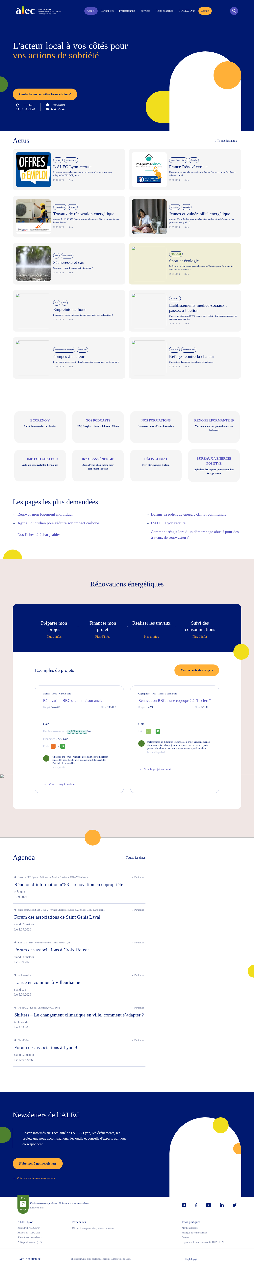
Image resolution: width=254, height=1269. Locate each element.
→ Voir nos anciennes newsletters (34, 1178)
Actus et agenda (164, 10)
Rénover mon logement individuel (45, 514)
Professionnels (127, 10)
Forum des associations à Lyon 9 (45, 1047)
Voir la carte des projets (197, 670)
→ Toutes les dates (133, 857)
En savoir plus (37, 1207)
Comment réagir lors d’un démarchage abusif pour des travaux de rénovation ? (195, 534)
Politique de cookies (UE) (29, 1242)
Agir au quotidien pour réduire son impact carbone (58, 523)
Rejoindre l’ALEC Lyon (28, 1228)
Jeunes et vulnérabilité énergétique (199, 213)
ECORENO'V (40, 423)
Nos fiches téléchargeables (39, 534)
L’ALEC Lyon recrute (72, 166)
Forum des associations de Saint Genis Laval (57, 917)
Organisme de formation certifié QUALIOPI (203, 1242)
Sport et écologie (184, 260)
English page (191, 1259)
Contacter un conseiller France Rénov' (45, 94)
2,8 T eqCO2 (76, 731)
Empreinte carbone (69, 309)
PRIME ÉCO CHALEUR (40, 461)
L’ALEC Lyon (187, 10)
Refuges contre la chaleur (191, 356)
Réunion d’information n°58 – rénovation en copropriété (68, 884)
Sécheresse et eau (68, 262)
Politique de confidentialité (194, 1232)
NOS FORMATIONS (156, 423)
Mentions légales (190, 1228)
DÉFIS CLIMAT (156, 461)
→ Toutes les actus (225, 140)
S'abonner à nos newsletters (37, 1163)
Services (145, 10)
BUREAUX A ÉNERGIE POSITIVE (214, 466)
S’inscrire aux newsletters (29, 1237)
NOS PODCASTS (98, 423)
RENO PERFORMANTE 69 (214, 425)
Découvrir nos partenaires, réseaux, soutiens (93, 1228)
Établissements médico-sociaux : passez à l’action (198, 308)
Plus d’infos (54, 636)
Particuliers (107, 10)
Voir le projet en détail (62, 784)
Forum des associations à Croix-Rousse (52, 949)
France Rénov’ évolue (188, 166)
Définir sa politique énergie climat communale (188, 514)
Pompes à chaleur (68, 356)
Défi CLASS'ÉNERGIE (98, 463)
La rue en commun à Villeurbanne (47, 982)
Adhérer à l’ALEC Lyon (28, 1232)
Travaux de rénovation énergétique (83, 213)
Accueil (91, 10)
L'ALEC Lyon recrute (168, 523)
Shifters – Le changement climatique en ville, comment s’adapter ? (79, 1014)
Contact (205, 10)
